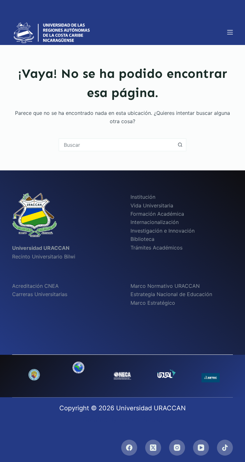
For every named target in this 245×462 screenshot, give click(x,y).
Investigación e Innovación (162, 230)
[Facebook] (129, 448)
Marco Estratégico (152, 303)
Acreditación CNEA (35, 286)
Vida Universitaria (151, 205)
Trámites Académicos (156, 247)
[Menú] (230, 32)
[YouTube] (201, 448)
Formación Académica (157, 214)
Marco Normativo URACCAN (165, 286)
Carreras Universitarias (39, 294)
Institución (142, 197)
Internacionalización (154, 222)
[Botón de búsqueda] (180, 145)
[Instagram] (177, 448)
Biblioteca (142, 239)
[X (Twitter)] (153, 448)
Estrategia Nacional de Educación (171, 294)
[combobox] (116, 144)
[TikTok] (225, 448)
